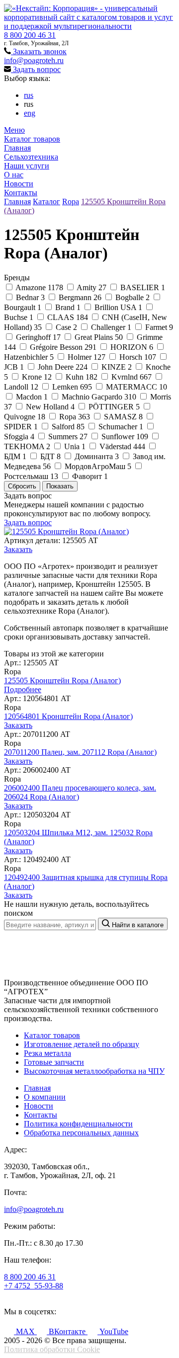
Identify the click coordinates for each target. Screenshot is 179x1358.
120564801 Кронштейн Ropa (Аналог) (68, 716)
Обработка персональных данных (81, 1132)
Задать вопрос (36, 69)
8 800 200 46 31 (30, 35)
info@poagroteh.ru (34, 60)
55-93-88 (33, 1285)
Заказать (18, 549)
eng (29, 113)
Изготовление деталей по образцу (81, 1044)
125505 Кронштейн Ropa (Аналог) (62, 680)
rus (28, 95)
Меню (14, 130)
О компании (45, 1097)
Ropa (70, 201)
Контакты (20, 192)
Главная (17, 148)
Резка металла (47, 1053)
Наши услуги (26, 165)
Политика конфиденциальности (78, 1123)
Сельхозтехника (31, 157)
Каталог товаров (32, 139)
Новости (18, 183)
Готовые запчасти (54, 1062)
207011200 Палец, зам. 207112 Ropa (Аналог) (80, 752)
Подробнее (22, 689)
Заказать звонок (39, 51)
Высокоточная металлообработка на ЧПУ (94, 1071)
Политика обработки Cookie (52, 1349)
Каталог (46, 201)
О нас (13, 174)
